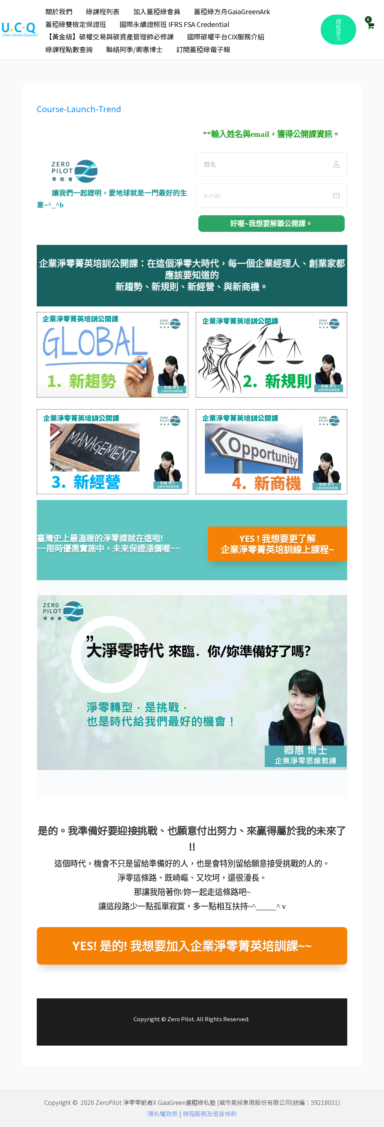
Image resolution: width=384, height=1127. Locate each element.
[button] (338, 30)
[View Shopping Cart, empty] (370, 30)
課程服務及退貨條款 (210, 1113)
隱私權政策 (163, 1113)
